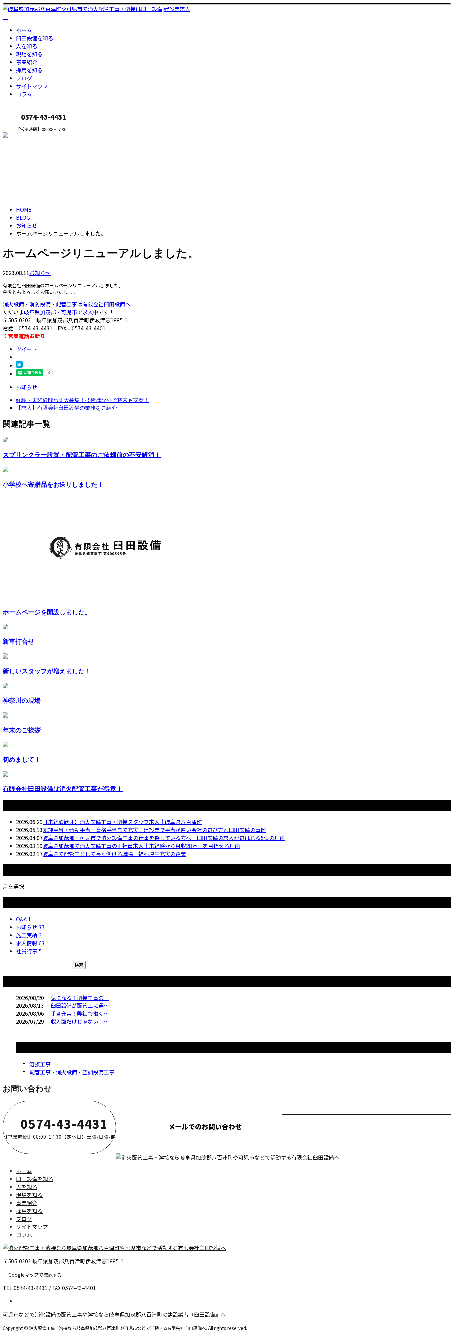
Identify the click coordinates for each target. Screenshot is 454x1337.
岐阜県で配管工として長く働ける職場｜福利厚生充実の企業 (114, 854)
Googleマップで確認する (35, 1274)
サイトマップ (32, 86)
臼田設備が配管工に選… (80, 1005)
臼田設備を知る (34, 38)
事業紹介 (26, 62)
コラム (24, 94)
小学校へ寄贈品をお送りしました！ (53, 484)
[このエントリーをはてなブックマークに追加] (19, 365)
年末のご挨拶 (22, 730)
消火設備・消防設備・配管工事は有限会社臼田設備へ (66, 304)
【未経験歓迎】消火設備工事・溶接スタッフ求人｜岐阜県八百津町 (122, 822)
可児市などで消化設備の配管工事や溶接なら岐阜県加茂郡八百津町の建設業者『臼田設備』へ (114, 1314)
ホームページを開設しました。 (47, 612)
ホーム (24, 30)
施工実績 (29, 935)
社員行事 (29, 951)
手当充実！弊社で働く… (80, 1013)
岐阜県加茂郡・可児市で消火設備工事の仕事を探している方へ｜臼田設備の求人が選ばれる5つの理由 (164, 838)
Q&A (23, 919)
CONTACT (26, 136)
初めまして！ (22, 759)
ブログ (24, 78)
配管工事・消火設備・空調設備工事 (71, 1072)
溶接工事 (40, 1064)
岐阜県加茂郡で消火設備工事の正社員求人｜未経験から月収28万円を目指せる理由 (141, 846)
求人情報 (30, 943)
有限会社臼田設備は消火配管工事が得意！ (63, 788)
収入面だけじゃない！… (80, 1021)
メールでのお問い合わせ (204, 1126)
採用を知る (29, 70)
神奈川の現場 (22, 700)
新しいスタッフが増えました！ (47, 671)
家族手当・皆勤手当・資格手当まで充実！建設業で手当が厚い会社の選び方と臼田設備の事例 (154, 830)
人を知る (26, 46)
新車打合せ (18, 641)
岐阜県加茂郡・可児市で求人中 (61, 312)
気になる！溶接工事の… (80, 998)
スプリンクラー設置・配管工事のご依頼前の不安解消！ (82, 454)
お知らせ (40, 273)
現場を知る (29, 54)
